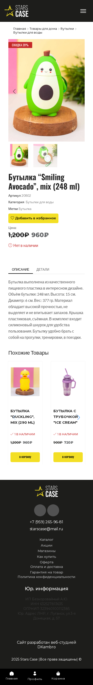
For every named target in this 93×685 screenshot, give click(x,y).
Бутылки (67, 28)
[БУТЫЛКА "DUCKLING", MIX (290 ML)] (25, 426)
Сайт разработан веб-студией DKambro (46, 644)
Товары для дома (43, 28)
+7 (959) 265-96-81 (46, 522)
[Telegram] (53, 510)
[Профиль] (34, 673)
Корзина (58, 678)
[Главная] (11, 673)
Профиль (35, 679)
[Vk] (40, 510)
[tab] (20, 269)
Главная (19, 28)
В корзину (25, 457)
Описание (20, 269)
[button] (83, 11)
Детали (42, 269)
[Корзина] (58, 673)
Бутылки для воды (27, 32)
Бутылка (25, 209)
